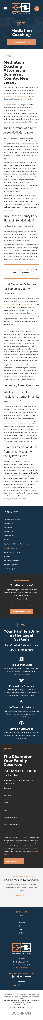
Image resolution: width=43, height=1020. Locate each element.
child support (8, 96)
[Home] (21, 9)
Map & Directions (21, 968)
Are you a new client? (11, 817)
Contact (21, 933)
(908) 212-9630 (19, 273)
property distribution (20, 96)
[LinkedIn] (28, 985)
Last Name (7, 795)
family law (21, 245)
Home (21, 915)
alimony (33, 93)
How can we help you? (11, 824)
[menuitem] (21, 519)
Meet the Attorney (21, 919)
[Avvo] (24, 985)
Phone (6, 803)
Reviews (21, 926)
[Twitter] (19, 985)
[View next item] (30, 605)
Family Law (21, 922)
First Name (7, 788)
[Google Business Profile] (15, 985)
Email (5, 810)
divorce (25, 99)
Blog (21, 929)
